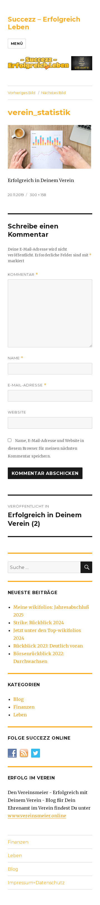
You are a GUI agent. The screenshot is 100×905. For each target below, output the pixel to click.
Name (15, 358)
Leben (20, 714)
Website (17, 412)
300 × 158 (38, 195)
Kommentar (23, 274)
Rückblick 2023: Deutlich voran (48, 646)
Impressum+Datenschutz (36, 882)
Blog (18, 699)
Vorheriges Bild (21, 92)
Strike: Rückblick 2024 (38, 622)
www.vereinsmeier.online (37, 815)
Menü (17, 43)
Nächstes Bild (53, 92)
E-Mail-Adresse (27, 385)
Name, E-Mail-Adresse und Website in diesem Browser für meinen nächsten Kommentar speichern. (46, 448)
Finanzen (23, 707)
